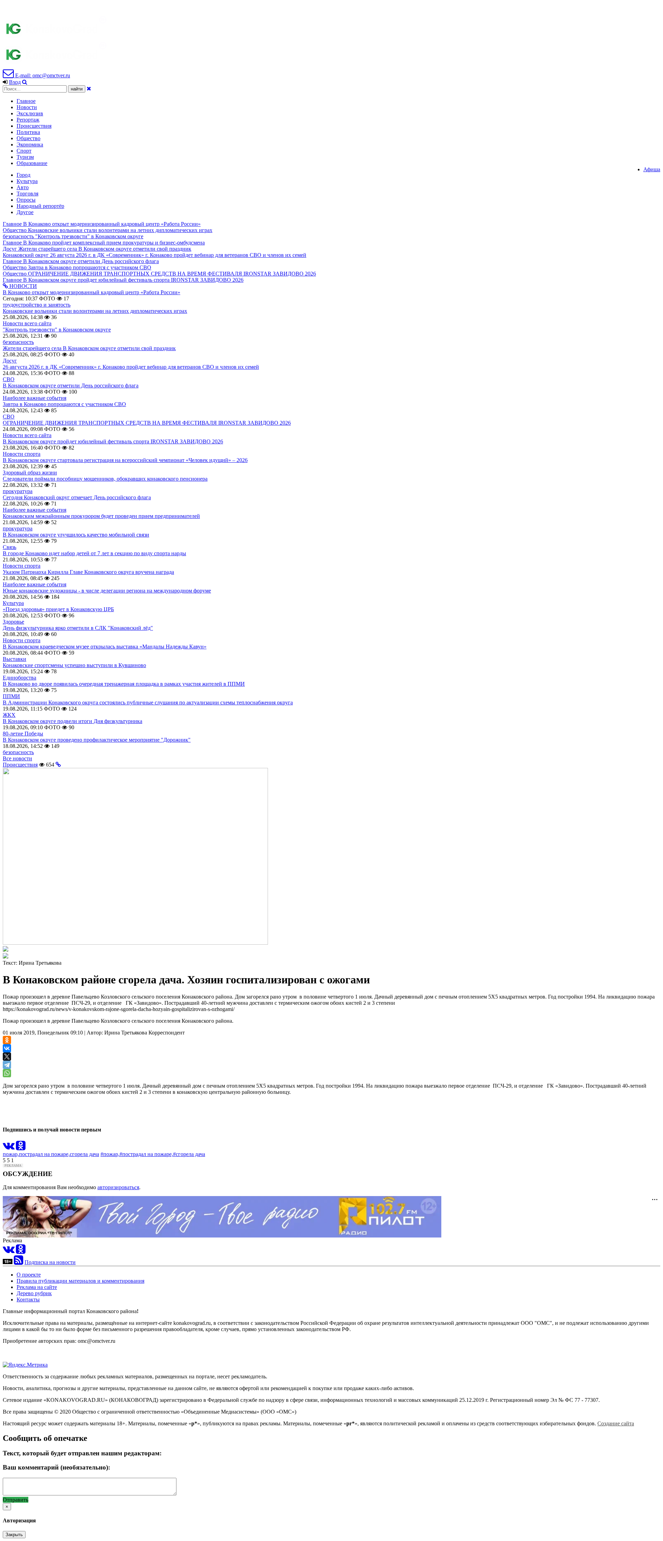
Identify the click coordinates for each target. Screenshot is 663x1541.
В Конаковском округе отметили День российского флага (70, 385)
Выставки (14, 659)
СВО (9, 379)
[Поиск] (24, 82)
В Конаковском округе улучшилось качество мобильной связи (76, 535)
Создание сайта (615, 1423)
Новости (27, 107)
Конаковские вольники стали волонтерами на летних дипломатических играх (95, 311)
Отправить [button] (15, 1500)
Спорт (24, 151)
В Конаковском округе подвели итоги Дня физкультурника (72, 721)
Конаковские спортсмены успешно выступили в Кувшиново (74, 665)
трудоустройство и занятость (36, 305)
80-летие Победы (23, 733)
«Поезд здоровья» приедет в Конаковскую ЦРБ (58, 609)
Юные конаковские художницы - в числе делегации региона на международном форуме (107, 591)
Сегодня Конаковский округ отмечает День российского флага (77, 497)
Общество (28, 138)
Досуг (10, 361)
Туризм (25, 157)
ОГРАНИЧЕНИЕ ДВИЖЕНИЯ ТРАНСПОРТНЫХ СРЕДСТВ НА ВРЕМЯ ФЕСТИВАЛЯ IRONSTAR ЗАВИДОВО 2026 (147, 423)
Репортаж (28, 120)
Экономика (30, 144)
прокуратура (17, 491)
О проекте (29, 1275)
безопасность (18, 342)
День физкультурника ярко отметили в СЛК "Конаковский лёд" (78, 628)
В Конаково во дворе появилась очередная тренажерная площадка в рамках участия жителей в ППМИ (124, 684)
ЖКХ (9, 715)
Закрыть (14, 1534)
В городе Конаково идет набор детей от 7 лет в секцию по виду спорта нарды (94, 553)
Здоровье (13, 622)
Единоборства (19, 678)
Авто (23, 187)
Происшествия (34, 126)
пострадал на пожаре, (44, 1154)
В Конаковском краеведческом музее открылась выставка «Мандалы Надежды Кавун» (104, 646)
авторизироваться (118, 1187)
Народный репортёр (40, 206)
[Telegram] (7, 1065)
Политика (28, 132)
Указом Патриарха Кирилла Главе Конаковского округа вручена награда (88, 572)
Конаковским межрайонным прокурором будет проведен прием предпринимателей (101, 516)
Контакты (28, 1299)
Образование (32, 163)
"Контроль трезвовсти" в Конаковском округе (57, 330)
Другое (25, 212)
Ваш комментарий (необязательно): (56, 1467)
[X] (7, 1056)
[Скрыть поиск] (89, 89)
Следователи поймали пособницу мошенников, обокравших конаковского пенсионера (105, 479)
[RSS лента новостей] (18, 1262)
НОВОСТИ (22, 286)
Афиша (651, 169)
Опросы (26, 200)
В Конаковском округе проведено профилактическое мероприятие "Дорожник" (97, 740)
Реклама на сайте (37, 1287)
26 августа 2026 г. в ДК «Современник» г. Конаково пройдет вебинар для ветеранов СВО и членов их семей (131, 367)
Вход (15, 82)
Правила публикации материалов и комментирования (80, 1281)
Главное (26, 101)
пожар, (11, 1154)
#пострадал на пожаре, (146, 1154)
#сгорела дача (189, 1154)
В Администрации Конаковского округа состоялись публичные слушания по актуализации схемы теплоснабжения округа (148, 702)
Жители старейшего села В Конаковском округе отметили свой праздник (89, 348)
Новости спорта (21, 454)
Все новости (17, 758)
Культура (27, 181)
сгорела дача (84, 1154)
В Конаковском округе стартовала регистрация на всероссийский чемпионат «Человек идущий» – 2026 (125, 460)
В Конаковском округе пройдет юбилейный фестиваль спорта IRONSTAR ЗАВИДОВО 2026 (113, 441)
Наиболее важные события (34, 398)
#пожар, (109, 1154)
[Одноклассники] (7, 1040)
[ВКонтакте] (7, 1048)
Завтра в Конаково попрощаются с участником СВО (64, 404)
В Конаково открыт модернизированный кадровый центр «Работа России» (91, 292)
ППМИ (11, 696)
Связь (9, 547)
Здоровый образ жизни (30, 472)
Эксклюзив (30, 113)
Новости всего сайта (27, 323)
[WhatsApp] (7, 1073)
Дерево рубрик (34, 1293)
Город (23, 175)
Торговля (27, 193)
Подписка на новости (50, 1262)
